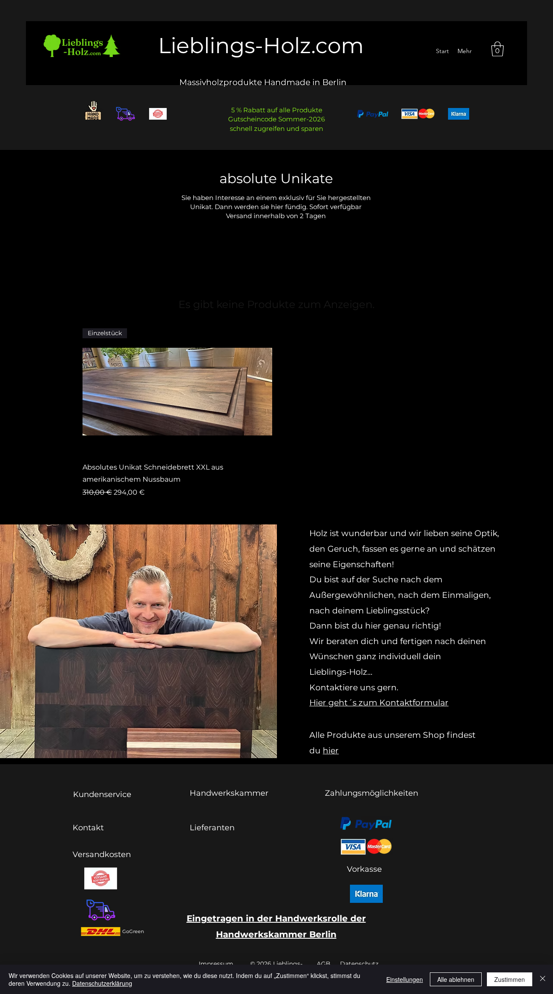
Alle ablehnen (455, 979)
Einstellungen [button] (404, 979)
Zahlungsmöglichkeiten (371, 793)
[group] (276, 413)
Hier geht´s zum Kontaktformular (378, 703)
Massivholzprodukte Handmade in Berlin (262, 82)
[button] (497, 49)
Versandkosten (102, 854)
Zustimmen (509, 979)
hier (331, 751)
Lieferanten (212, 827)
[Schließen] (542, 979)
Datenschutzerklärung (102, 983)
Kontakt (88, 827)
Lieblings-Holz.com (261, 45)
